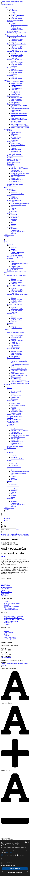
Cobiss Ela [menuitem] (14, 192)
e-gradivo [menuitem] (10, 189)
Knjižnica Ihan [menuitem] (11, 67)
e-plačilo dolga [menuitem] (15, 138)
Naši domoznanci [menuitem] (16, 121)
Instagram (12, 534)
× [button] (28, 842)
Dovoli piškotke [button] (15, 868)
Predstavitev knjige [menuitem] (16, 172)
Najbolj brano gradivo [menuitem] (17, 151)
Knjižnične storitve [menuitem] (12, 31)
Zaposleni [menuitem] (13, 14)
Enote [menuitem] (5, 34)
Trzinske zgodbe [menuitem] (15, 123)
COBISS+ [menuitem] (6, 236)
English (6, 520)
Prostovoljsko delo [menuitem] (12, 161)
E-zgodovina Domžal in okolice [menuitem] (20, 108)
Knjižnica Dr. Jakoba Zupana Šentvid (14, 619)
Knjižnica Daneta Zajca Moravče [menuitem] (16, 44)
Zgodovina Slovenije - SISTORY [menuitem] (20, 126)
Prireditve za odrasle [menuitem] (17, 167)
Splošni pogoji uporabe (10, 639)
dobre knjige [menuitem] (14, 217)
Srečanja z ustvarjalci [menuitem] (17, 179)
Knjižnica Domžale (6, 536)
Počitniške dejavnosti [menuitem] (17, 88)
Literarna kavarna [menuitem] (15, 181)
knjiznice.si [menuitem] (14, 219)
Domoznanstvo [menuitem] (15, 170)
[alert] (15, 858)
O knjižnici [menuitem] (10, 9)
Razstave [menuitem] (13, 86)
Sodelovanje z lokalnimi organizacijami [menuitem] (17, 16)
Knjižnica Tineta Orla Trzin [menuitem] (14, 59)
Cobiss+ (6, 635)
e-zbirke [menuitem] (9, 195)
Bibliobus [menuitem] (10, 75)
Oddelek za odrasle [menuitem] (13, 96)
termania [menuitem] (13, 224)
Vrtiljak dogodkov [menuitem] (9, 235)
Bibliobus (7, 624)
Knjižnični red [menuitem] (14, 140)
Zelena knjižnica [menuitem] (15, 94)
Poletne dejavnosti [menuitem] (16, 100)
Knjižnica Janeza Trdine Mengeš (13, 616)
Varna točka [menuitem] (10, 164)
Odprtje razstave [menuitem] (15, 176)
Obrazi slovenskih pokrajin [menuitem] (18, 124)
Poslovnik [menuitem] (13, 23)
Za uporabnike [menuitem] (8, 129)
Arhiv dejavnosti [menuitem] (15, 93)
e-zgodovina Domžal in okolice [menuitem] (20, 203)
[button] (15, 866)
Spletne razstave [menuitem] (16, 110)
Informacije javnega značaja (12, 603)
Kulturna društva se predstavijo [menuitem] (20, 173)
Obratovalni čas (8, 632)
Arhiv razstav (4, 584)
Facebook (5, 534)
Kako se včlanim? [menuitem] (16, 132)
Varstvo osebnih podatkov (11, 606)
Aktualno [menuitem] (13, 37)
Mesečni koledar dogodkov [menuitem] (15, 184)
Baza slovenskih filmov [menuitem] (17, 194)
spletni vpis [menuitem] (14, 228)
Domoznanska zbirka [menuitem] (13, 104)
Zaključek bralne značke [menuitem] (18, 175)
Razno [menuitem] (12, 183)
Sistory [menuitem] (13, 209)
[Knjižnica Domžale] (7, 4)
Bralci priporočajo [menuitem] (16, 153)
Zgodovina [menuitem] (14, 10)
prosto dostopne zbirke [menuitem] (14, 200)
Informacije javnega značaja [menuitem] (15, 20)
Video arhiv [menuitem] (10, 165)
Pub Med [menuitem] (13, 208)
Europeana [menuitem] (14, 211)
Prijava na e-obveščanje (11, 609)
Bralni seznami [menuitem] (11, 186)
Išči (17, 529)
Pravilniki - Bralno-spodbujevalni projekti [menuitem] (17, 28)
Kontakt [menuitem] (13, 12)
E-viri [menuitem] (5, 187)
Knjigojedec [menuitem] (14, 214)
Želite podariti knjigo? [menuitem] (13, 162)
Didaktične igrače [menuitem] (16, 149)
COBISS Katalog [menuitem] (15, 143)
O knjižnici (7, 602)
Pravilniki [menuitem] (10, 22)
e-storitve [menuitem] (10, 227)
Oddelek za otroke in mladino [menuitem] (15, 82)
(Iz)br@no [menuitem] (13, 148)
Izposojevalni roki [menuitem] (16, 137)
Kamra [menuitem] (12, 112)
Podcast (19, 534)
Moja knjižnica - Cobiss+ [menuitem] (18, 145)
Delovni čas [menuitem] (14, 134)
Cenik (5, 634)
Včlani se (6, 631)
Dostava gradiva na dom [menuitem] (14, 159)
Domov (13, 1)
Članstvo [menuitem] (9, 131)
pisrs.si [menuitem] (13, 225)
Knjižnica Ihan (8, 622)
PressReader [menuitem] (14, 198)
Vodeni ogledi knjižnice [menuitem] (14, 154)
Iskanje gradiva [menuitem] (11, 142)
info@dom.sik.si (6, 657)
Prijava (15, 664)
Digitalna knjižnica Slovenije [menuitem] (19, 113)
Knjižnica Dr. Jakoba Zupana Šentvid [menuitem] (17, 52)
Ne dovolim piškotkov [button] (15, 872)
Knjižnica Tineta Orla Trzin (11, 621)
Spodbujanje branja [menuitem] (16, 85)
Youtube (26, 534)
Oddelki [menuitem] (6, 80)
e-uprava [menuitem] (13, 221)
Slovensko (7, 518)
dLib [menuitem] (12, 206)
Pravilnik (6, 605)
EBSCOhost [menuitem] (14, 197)
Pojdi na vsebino (5, 1)
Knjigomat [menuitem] (13, 146)
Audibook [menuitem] (13, 191)
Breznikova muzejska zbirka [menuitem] (19, 119)
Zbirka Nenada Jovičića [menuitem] (17, 118)
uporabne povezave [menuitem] (13, 216)
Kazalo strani (19, 1)
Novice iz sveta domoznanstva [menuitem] (20, 127)
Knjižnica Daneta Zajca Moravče (13, 618)
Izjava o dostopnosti (10, 637)
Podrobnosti (9, 852)
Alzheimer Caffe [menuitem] (15, 178)
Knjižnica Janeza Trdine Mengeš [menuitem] (16, 36)
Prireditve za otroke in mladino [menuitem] (19, 168)
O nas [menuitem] (5, 7)
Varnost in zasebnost (7, 664)
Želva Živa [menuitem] (14, 89)
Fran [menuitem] (12, 222)
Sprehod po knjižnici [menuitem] (16, 18)
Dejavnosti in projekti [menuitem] (17, 39)
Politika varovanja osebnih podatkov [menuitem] (17, 33)
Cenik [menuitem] (12, 135)
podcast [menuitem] (9, 213)
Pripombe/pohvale (9, 608)
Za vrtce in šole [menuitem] (15, 91)
